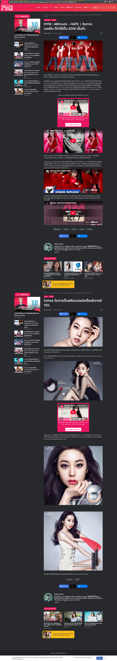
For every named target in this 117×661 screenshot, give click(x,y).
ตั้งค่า (24, 659)
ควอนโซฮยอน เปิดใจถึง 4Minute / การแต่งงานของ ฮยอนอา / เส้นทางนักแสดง (94, 274)
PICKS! (79, 7)
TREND (56, 7)
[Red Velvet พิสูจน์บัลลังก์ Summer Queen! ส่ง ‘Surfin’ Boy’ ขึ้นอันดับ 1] (18, 91)
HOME (38, 7)
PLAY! (87, 7)
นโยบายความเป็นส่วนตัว (68, 657)
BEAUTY (70, 7)
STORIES (47, 7)
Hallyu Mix (56, 14)
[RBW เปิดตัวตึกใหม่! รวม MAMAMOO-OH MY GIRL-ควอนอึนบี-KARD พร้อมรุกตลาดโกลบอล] (18, 45)
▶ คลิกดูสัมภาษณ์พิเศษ (73, 125)
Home (47, 14)
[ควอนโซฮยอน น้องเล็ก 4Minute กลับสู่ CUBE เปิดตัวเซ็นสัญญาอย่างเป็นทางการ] (73, 266)
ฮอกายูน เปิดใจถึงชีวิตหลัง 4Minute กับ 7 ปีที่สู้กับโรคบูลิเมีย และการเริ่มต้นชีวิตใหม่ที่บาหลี (52, 274)
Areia (66, 229)
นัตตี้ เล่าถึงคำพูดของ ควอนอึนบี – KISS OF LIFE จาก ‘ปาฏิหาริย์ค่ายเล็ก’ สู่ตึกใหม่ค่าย (32, 55)
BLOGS (63, 7)
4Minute (57, 229)
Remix (90, 229)
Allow (99, 658)
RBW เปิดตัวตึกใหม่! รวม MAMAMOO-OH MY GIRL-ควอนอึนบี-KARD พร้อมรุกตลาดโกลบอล (41, 2)
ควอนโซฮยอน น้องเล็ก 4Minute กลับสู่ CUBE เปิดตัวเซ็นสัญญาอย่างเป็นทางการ (73, 274)
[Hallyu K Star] (7, 7)
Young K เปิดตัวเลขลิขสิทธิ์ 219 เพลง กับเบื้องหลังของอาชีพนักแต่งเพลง (32, 83)
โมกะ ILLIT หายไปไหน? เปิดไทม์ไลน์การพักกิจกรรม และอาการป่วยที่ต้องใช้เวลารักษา (32, 64)
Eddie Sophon (48, 33)
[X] (59, 252)
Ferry (74, 229)
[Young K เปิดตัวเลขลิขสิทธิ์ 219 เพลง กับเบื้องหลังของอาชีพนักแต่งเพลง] (18, 83)
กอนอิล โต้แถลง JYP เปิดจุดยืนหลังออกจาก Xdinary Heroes (26, 36)
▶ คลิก (67, 285)
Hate (82, 229)
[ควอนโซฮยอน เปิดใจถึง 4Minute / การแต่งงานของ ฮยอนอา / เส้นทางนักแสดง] (94, 266)
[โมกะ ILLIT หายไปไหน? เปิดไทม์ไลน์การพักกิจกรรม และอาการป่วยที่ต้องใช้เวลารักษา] (18, 64)
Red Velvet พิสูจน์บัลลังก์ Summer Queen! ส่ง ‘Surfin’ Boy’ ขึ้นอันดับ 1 (31, 91)
